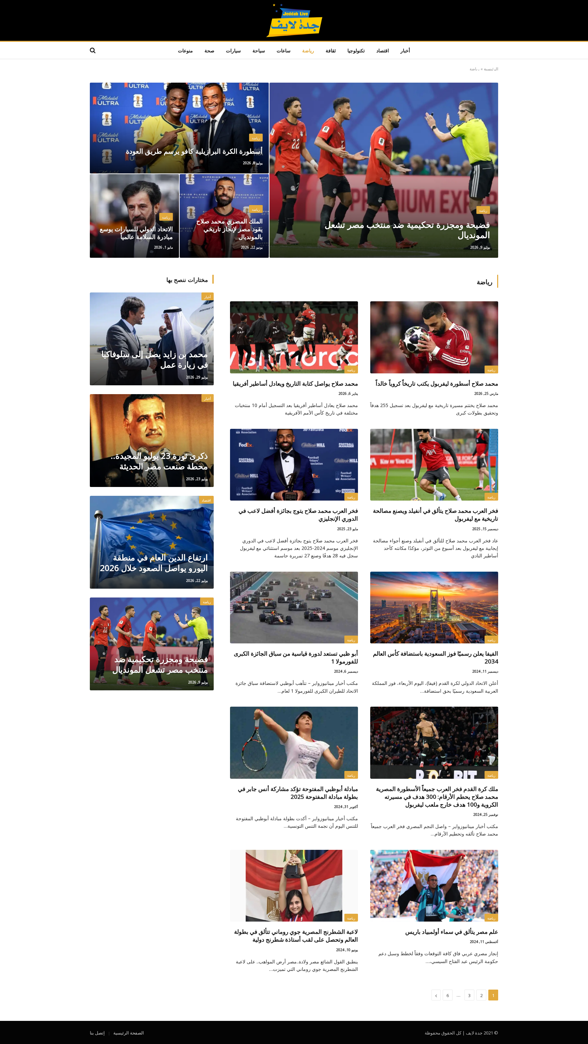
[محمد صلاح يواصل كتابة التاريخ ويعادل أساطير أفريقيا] (294, 337)
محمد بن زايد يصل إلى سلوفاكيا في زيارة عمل (154, 358)
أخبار (405, 50)
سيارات (233, 50)
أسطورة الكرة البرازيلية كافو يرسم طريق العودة (194, 150)
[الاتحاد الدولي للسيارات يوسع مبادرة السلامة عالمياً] (134, 216)
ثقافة (331, 50)
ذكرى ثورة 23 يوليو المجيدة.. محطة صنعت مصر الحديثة (159, 460)
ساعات (284, 50)
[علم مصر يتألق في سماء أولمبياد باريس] (434, 886)
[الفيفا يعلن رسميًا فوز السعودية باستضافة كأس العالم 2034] (434, 608)
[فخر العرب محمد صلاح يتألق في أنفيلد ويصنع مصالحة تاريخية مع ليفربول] (434, 465)
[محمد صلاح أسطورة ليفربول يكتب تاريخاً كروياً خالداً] (434, 337)
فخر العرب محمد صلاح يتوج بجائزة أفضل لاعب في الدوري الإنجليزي (298, 514)
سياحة (258, 50)
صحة (209, 50)
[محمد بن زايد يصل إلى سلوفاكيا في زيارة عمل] (152, 338)
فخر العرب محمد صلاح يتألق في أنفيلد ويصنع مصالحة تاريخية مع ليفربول (435, 514)
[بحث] (93, 50)
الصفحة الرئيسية (128, 1032)
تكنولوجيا (356, 50)
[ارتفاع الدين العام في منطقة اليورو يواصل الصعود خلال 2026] (152, 542)
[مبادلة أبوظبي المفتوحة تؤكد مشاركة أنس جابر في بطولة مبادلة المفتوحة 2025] (294, 743)
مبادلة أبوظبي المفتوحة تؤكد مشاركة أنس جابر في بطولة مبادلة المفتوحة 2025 (298, 792)
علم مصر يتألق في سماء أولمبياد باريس (451, 931)
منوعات (185, 50)
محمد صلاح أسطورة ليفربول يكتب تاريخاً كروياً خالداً (437, 383)
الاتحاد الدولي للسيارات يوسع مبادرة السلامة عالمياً (136, 232)
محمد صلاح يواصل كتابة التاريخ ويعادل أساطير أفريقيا (295, 383)
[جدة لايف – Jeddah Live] (294, 20)
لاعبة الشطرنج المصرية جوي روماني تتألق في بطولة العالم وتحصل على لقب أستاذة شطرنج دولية (296, 935)
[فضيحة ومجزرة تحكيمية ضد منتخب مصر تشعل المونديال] (384, 170)
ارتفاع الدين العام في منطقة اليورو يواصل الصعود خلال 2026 (154, 562)
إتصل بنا (97, 1032)
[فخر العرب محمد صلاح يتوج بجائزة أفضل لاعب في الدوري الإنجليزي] (294, 465)
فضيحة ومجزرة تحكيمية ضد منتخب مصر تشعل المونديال (407, 229)
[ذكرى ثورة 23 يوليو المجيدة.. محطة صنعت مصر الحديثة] (152, 440)
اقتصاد (382, 50)
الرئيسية (491, 68)
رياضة (308, 50)
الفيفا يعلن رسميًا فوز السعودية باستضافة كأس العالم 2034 (435, 656)
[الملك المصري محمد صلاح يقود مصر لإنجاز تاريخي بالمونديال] (224, 216)
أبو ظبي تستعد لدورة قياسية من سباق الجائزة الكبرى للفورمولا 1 (296, 656)
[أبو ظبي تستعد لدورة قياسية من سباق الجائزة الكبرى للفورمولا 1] (294, 608)
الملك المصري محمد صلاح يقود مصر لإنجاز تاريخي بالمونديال (229, 228)
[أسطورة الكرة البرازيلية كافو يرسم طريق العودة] (179, 128)
